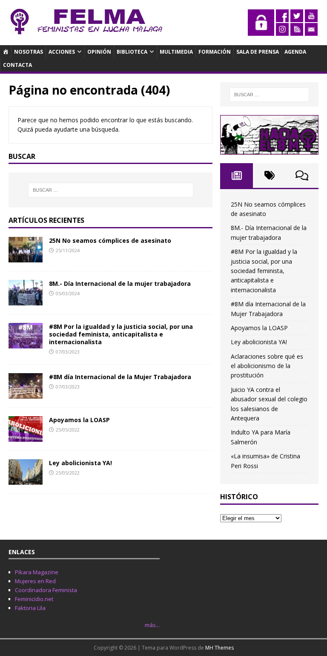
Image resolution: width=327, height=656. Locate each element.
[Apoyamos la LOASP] (26, 437)
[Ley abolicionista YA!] (26, 480)
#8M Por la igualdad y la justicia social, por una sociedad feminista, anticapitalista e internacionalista (121, 334)
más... (152, 625)
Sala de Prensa (257, 51)
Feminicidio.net (34, 599)
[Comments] (302, 175)
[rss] (296, 31)
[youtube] (311, 17)
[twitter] (296, 17)
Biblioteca (132, 51)
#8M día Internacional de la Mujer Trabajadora (120, 377)
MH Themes (219, 647)
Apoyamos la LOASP (79, 420)
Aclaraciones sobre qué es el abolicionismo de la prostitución (267, 366)
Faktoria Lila (30, 608)
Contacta (17, 65)
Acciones (62, 51)
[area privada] (261, 31)
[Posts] (236, 175)
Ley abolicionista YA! (80, 463)
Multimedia (176, 51)
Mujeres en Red (35, 581)
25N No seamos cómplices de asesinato (110, 240)
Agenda (295, 51)
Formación (214, 51)
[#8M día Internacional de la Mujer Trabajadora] (26, 394)
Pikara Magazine (36, 572)
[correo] (311, 31)
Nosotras (28, 51)
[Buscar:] (110, 190)
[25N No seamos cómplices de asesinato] (26, 257)
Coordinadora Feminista (46, 590)
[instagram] (282, 31)
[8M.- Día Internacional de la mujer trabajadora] (26, 300)
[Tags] (269, 175)
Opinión (99, 51)
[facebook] (282, 17)
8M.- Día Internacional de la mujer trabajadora (120, 283)
